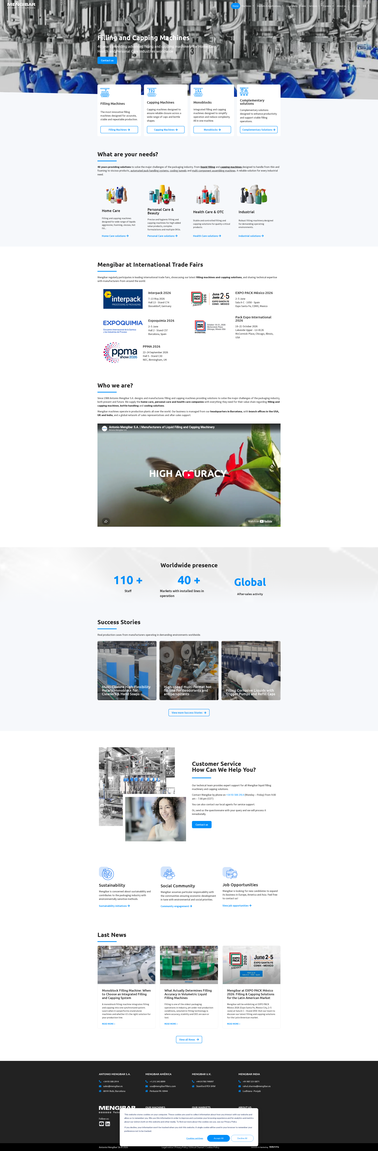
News (303, 5)
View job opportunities (236, 905)
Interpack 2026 (159, 293)
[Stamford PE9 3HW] (193, 1086)
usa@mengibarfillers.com (163, 1086)
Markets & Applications (269, 5)
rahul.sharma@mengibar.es (257, 1086)
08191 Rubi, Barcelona (114, 1091)
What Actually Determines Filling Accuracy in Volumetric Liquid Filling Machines (188, 994)
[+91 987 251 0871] (239, 1081)
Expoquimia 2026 (161, 321)
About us (341, 5)
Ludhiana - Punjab (252, 1091)
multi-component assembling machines (214, 170)
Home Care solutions (114, 236)
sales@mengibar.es (113, 1086)
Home (236, 5)
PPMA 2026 (151, 346)
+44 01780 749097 (205, 1081)
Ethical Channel (196, 1147)
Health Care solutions (206, 236)
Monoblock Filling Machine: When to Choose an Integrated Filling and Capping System (126, 994)
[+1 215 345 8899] (146, 1081)
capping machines (231, 167)
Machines (246, 5)
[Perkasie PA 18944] (146, 1091)
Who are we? (247, 1114)
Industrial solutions (250, 236)
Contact (356, 5)
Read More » (108, 1023)
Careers (327, 5)
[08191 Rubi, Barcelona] (100, 1091)
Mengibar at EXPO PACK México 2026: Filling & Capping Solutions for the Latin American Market (250, 994)
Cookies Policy (212, 1147)
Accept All (218, 1138)
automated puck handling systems (149, 170)
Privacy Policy (181, 1147)
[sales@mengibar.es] (100, 1086)
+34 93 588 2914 (235, 794)
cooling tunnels (178, 170)
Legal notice (167, 1147)
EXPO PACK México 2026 (254, 293)
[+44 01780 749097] (193, 1081)
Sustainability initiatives (113, 906)
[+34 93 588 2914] (100, 1081)
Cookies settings (194, 1138)
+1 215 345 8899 (157, 1081)
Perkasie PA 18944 (159, 1091)
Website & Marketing (259, 1147)
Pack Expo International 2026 (253, 318)
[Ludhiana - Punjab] (239, 1091)
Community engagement (175, 906)
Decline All (242, 1138)
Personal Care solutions (161, 236)
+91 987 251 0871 (251, 1081)
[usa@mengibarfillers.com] (146, 1086)
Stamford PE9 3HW (205, 1086)
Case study (292, 5)
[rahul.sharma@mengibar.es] (239, 1086)
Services (313, 5)
